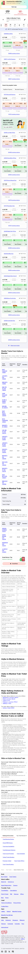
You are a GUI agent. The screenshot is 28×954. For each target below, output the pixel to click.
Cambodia (10, 923)
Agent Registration (6, 885)
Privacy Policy (17, 902)
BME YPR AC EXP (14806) (4, 388)
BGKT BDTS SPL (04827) (4, 476)
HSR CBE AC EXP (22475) (4, 432)
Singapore (15, 920)
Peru (23, 923)
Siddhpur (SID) (7, 703)
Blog (2, 897)
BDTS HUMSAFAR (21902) (5, 420)
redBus (3, 911)
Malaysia (22, 920)
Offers (22, 894)
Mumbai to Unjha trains (7, 559)
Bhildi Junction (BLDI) (9, 699)
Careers (15, 885)
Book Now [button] (15, 563)
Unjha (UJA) (6, 700)
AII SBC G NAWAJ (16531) (4, 401)
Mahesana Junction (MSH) (10, 697)
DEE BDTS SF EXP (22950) (4, 451)
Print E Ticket (4, 894)
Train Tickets (12, 876)
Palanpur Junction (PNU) (10, 702)
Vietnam (3, 923)
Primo (6, 897)
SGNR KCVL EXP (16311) (4, 395)
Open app (14, 6)
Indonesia (8, 920)
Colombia (17, 923)
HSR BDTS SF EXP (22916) (4, 438)
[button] (25, 2)
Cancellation (13, 890)
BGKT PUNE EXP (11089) (4, 371)
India (2, 920)
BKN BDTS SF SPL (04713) (4, 470)
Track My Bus (4, 890)
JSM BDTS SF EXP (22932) (4, 444)
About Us (3, 881)
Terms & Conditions (6, 902)
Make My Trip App (16, 911)
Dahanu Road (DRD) (8, 708)
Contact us (11, 881)
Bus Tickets (4, 876)
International (4, 927)
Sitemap (16, 894)
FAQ (11, 894)
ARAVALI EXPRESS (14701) (4, 530)
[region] (14, 44)
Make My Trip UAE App (7, 915)
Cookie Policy (4, 906)
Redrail (9, 911)
